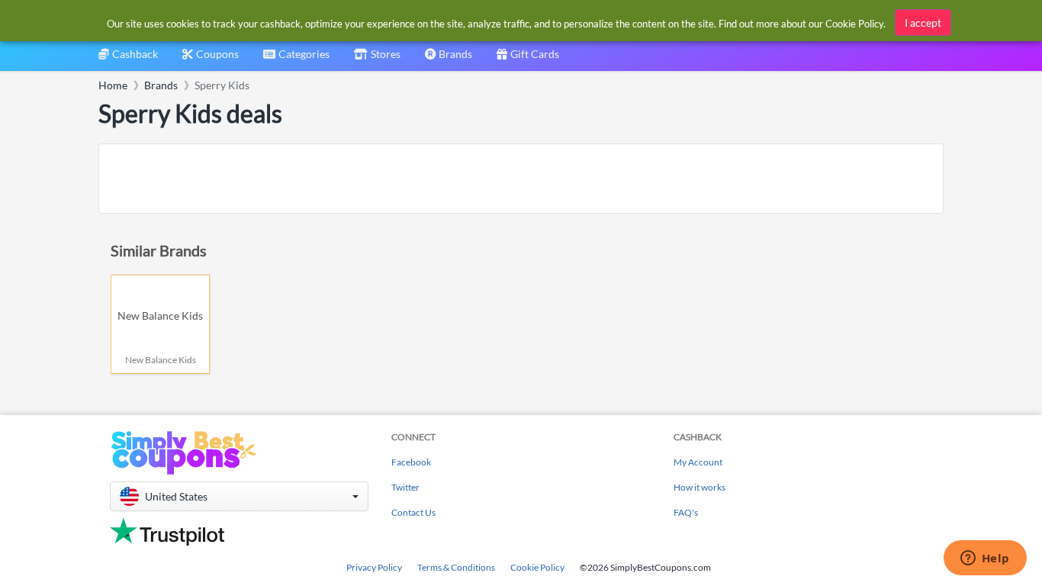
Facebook (411, 462)
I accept (923, 22)
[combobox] (296, 59)
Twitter (405, 487)
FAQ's (686, 512)
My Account (698, 462)
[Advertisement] (521, 178)
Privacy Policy (374, 567)
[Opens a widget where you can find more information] (985, 559)
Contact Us (413, 512)
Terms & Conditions (456, 567)
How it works (699, 487)
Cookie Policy (537, 567)
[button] (239, 496)
